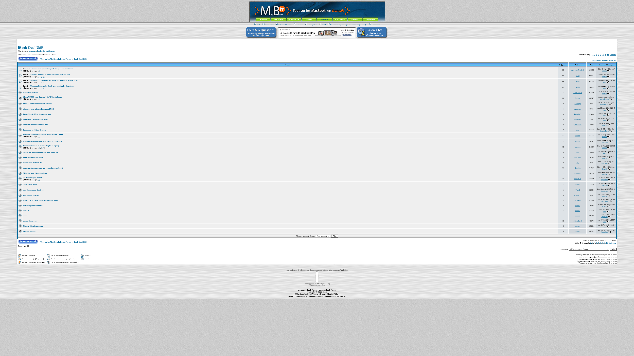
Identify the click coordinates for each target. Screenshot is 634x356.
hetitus (577, 135)
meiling (578, 147)
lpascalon (604, 142)
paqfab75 (577, 179)
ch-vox (604, 71)
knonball (577, 114)
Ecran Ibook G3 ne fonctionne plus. (37, 114)
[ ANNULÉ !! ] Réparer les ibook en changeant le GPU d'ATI (54, 80)
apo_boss (577, 157)
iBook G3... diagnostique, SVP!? (36, 119)
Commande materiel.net (32, 162)
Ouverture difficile (30, 93)
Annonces (340, 19)
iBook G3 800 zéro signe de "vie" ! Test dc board (42, 97)
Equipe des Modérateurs (46, 51)
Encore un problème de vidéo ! (35, 130)
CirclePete (577, 200)
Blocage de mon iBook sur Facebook (37, 103)
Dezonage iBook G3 (31, 195)
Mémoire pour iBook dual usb (35, 173)
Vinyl (578, 190)
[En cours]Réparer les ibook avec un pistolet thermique (52, 86)
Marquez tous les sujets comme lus (604, 60)
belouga (578, 103)
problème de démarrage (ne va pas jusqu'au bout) (43, 168)
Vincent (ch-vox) (319, 294)
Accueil (263, 19)
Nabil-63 (577, 195)
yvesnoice (577, 119)
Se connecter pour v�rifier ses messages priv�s (348, 25)
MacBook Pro (305, 298)
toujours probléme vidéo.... (34, 206)
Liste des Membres (285, 25)
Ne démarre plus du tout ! (33, 177)
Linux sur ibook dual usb (33, 157)
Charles (330, 294)
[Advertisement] (317, 40)
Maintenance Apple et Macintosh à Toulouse (322, 298)
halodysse (577, 109)
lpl (578, 162)
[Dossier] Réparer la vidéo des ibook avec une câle (50, 74)
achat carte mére (30, 184)
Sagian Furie (604, 131)
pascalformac (604, 99)
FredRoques (604, 201)
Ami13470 (577, 93)
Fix (577, 152)
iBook (309, 19)
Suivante (613, 55)
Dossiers (355, 19)
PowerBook (293, 19)
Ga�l (297, 296)
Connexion (376, 25)
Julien (319, 296)
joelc (604, 120)
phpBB (312, 284)
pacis (578, 76)
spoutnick (604, 179)
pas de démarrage (30, 221)
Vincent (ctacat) (339, 296)
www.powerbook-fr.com (307, 290)
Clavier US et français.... (33, 226)
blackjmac (32, 51)
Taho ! (336, 294)
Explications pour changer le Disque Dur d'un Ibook (52, 69)
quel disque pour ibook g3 (33, 190)
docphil (578, 168)
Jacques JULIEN (577, 70)
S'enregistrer (312, 25)
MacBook (278, 19)
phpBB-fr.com (321, 285)
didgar (577, 98)
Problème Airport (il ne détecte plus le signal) (41, 146)
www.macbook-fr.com (327, 290)
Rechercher (269, 25)
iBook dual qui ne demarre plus (35, 124)
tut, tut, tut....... (29, 231)
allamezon (577, 173)
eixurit (577, 184)
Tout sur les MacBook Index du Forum (55, 59)
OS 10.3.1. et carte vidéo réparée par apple (40, 200)
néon (25, 216)
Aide (259, 25)
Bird (577, 130)
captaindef (577, 124)
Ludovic (307, 294)
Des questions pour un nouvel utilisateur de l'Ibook (43, 134)
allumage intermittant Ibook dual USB (38, 109)
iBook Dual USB (31, 47)
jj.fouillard (578, 221)
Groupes (300, 25)
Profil (323, 25)
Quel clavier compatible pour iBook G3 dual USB (42, 141)
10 (608, 55)
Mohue (577, 141)
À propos (370, 19)
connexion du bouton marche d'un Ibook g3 (40, 152)
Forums (324, 19)
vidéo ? (26, 211)
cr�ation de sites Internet (338, 298)
